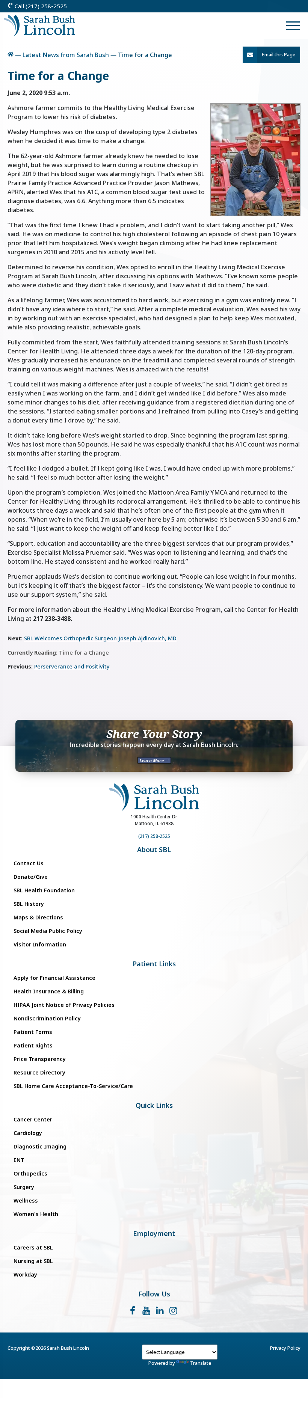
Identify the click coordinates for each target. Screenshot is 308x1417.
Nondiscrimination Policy (47, 1018)
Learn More (152, 760)
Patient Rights (33, 1045)
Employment (154, 1233)
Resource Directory (39, 1072)
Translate (200, 1363)
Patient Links (154, 964)
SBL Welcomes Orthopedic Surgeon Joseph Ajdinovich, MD (100, 638)
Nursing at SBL (33, 1261)
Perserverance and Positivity (72, 666)
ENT (19, 1159)
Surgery (24, 1187)
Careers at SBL (33, 1247)
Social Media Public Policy (48, 930)
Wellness (26, 1200)
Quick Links (154, 1105)
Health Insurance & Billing (49, 991)
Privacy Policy (285, 1348)
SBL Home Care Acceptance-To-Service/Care (73, 1086)
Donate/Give (31, 876)
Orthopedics (30, 1173)
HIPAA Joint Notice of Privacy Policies (64, 1004)
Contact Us (29, 863)
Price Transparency (40, 1058)
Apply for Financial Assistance (54, 977)
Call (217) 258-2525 (40, 6)
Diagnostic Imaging (40, 1146)
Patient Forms (33, 1031)
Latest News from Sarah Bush (66, 55)
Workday (25, 1274)
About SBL (154, 850)
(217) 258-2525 (154, 836)
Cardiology (28, 1132)
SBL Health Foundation (44, 890)
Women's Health (36, 1214)
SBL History (29, 903)
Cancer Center (33, 1119)
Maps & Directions (38, 917)
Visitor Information (40, 944)
